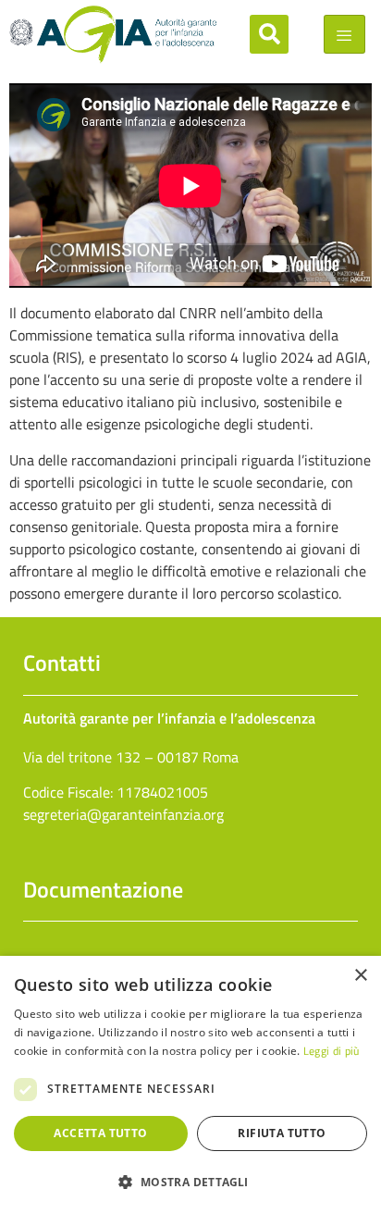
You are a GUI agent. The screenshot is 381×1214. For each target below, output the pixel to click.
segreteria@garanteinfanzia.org (123, 814)
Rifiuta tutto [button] (282, 1133)
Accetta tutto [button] (100, 1133)
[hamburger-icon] (344, 34)
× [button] (360, 976)
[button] (269, 34)
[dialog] (190, 1085)
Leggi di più (331, 1050)
